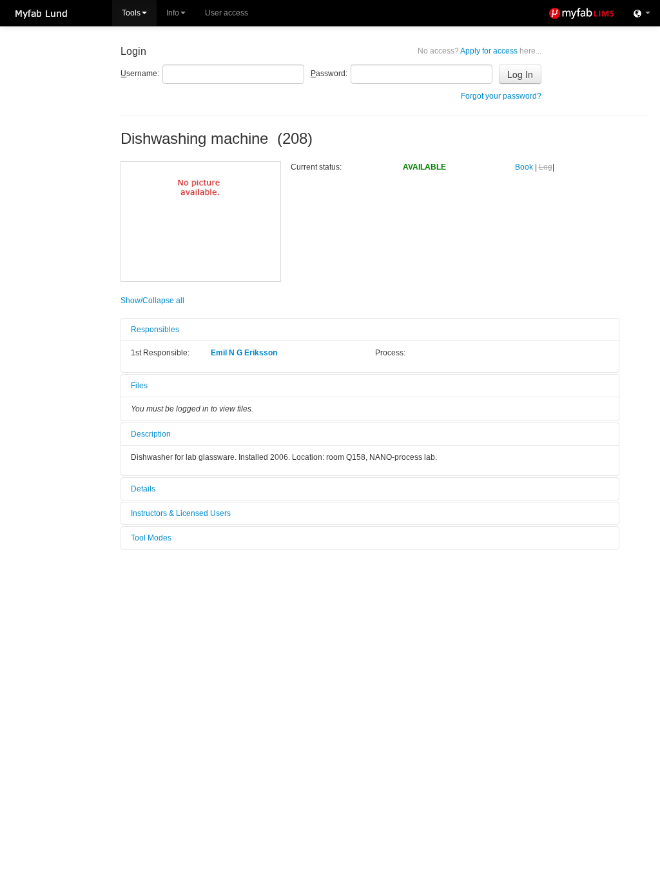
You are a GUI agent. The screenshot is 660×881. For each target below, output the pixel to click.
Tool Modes (151, 537)
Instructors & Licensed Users (181, 513)
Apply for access (479, 50)
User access (226, 12)
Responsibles (155, 329)
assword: (329, 73)
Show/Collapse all (152, 300)
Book (524, 167)
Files (139, 385)
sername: (140, 73)
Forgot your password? (501, 96)
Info (172, 12)
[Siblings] (641, 13)
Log (545, 167)
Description (151, 434)
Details (143, 488)
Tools (131, 12)
